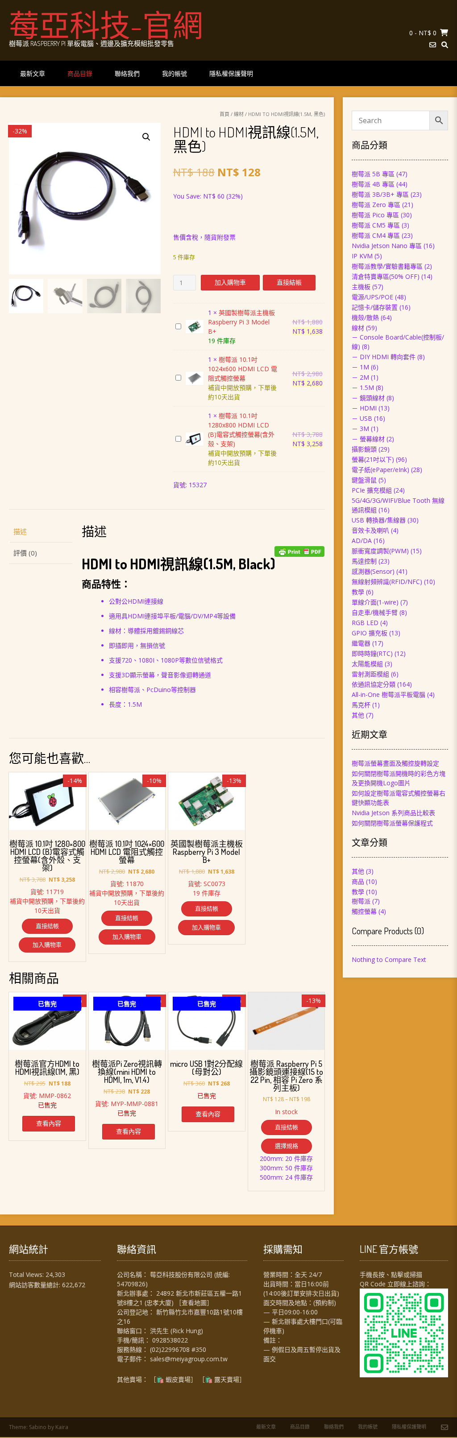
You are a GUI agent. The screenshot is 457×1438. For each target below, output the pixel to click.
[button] (146, 137)
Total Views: (27, 1274)
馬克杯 (361, 704)
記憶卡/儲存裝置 (375, 307)
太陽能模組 (367, 663)
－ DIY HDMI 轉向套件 (383, 356)
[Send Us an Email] (432, 45)
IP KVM (362, 256)
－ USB (362, 418)
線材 (239, 114)
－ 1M (360, 367)
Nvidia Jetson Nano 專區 (387, 245)
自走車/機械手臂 (375, 612)
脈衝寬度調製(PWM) (380, 551)
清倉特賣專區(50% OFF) (386, 276)
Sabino (37, 1427)
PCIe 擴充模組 (372, 490)
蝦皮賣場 (178, 1379)
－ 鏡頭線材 (368, 398)
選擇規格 (286, 1146)
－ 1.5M (363, 387)
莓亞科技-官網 (106, 24)
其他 (358, 715)
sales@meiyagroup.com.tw (189, 1359)
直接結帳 (289, 282)
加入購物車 (230, 282)
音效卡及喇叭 (370, 530)
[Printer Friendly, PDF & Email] (299, 551)
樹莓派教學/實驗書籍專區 (387, 266)
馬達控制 (364, 561)
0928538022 (170, 1340)
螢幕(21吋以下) (373, 459)
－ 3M (360, 428)
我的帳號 (174, 73)
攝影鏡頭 (364, 449)
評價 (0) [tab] (25, 552)
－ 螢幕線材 (368, 439)
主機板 (361, 286)
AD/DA (362, 540)
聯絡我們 (127, 73)
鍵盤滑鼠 (364, 480)
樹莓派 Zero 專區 (376, 204)
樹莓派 (361, 901)
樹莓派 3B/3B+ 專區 (380, 194)
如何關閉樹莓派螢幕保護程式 (392, 823)
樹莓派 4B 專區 (373, 184)
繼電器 (361, 643)
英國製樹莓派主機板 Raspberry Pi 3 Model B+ (241, 322)
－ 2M (360, 377)
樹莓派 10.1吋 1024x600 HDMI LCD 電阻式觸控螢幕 (242, 368)
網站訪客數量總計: (35, 1285)
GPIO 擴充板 (369, 633)
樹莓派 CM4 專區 (376, 235)
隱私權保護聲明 (231, 73)
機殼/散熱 (365, 317)
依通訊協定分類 (373, 684)
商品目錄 (79, 73)
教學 (358, 592)
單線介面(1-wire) (375, 602)
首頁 (224, 114)
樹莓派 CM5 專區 (376, 225)
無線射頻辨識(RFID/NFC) (387, 581)
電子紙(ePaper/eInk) (380, 469)
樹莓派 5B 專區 (373, 174)
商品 (358, 881)
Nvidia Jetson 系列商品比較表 (393, 812)
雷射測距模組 (370, 674)
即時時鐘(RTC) (372, 653)
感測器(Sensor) (373, 571)
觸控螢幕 (364, 911)
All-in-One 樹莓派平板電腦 (388, 694)
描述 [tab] (20, 531)
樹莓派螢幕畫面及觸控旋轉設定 (395, 763)
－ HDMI (364, 408)
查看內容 (48, 1123)
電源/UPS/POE (372, 297)
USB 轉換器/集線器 (379, 520)
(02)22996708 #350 (178, 1349)
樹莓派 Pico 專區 (375, 215)
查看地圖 (194, 1302)
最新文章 (32, 73)
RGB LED (365, 622)
